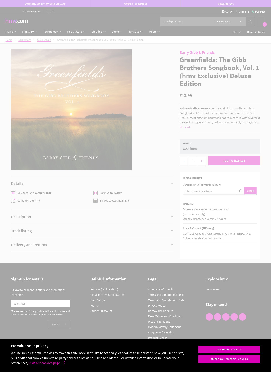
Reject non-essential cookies (229, 359)
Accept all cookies (229, 349)
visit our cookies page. (45, 363)
